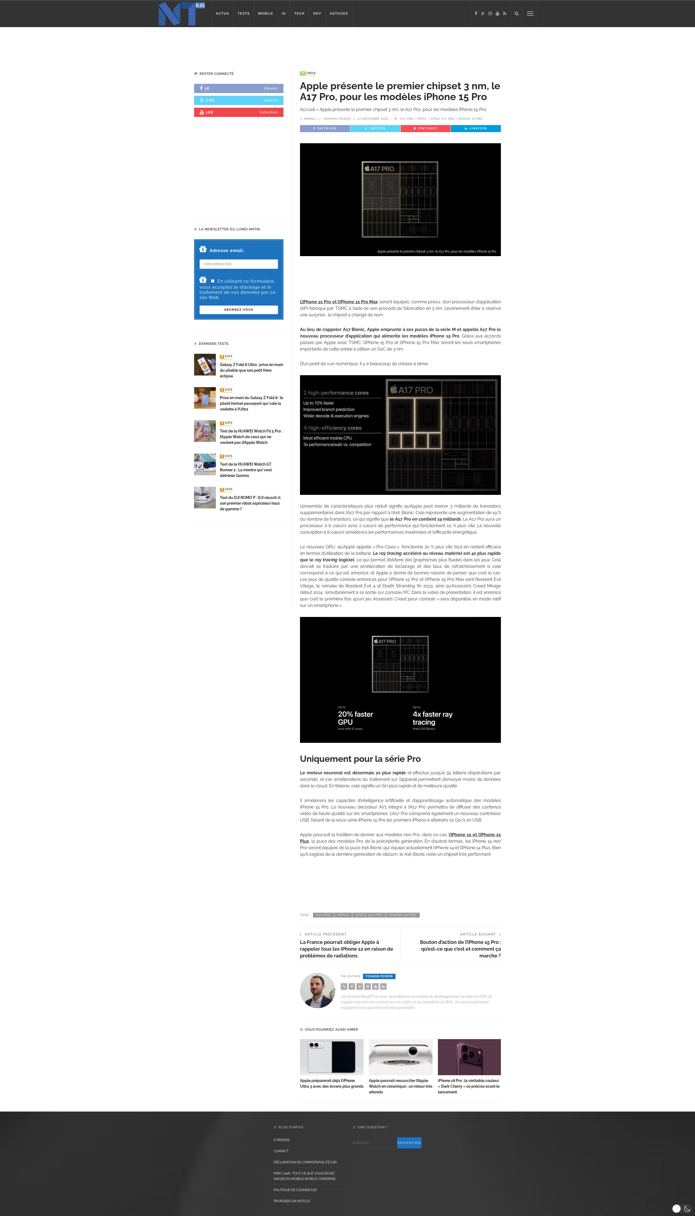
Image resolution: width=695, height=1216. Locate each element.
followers (271, 88)
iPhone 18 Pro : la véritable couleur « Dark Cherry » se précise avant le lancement (469, 1086)
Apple (422, 118)
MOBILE (265, 13)
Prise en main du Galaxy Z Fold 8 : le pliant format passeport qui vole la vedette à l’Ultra (251, 403)
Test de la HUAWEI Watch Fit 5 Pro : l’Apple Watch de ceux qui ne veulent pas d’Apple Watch (251, 437)
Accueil (307, 109)
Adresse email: (227, 250)
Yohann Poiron (337, 118)
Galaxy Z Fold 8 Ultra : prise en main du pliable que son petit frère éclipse (251, 370)
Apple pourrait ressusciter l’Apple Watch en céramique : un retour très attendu (400, 1086)
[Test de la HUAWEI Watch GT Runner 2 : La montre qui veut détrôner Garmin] (205, 464)
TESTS (244, 13)
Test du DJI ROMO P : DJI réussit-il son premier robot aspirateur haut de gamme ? (250, 503)
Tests (226, 357)
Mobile (308, 73)
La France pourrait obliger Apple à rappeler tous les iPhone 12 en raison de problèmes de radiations (346, 949)
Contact (281, 1151)
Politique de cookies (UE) (295, 1190)
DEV (317, 13)
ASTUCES (339, 13)
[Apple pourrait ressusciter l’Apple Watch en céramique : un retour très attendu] (400, 1057)
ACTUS (222, 13)
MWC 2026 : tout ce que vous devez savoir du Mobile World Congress (304, 1176)
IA (284, 13)
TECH (299, 13)
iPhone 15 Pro (470, 118)
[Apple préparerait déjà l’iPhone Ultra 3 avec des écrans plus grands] (332, 1057)
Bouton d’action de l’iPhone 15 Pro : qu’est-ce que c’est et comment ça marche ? (460, 949)
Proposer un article (292, 1201)
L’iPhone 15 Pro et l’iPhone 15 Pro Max (339, 301)
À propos (281, 1140)
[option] (332, 1064)
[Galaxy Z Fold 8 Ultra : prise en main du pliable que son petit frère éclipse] (205, 364)
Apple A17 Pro (442, 118)
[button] (682, 1208)
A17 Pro (406, 118)
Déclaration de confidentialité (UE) (305, 1162)
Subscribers (269, 112)
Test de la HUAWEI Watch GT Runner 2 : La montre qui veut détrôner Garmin (246, 470)
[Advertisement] (104, 45)
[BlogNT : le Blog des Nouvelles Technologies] (181, 13)
